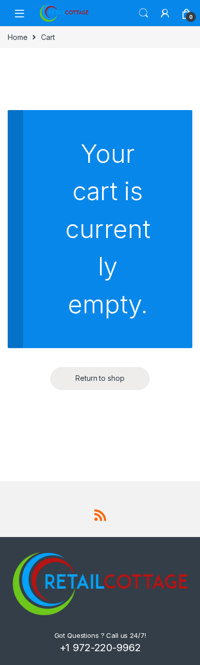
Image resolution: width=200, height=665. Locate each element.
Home (17, 37)
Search (143, 13)
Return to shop (99, 378)
